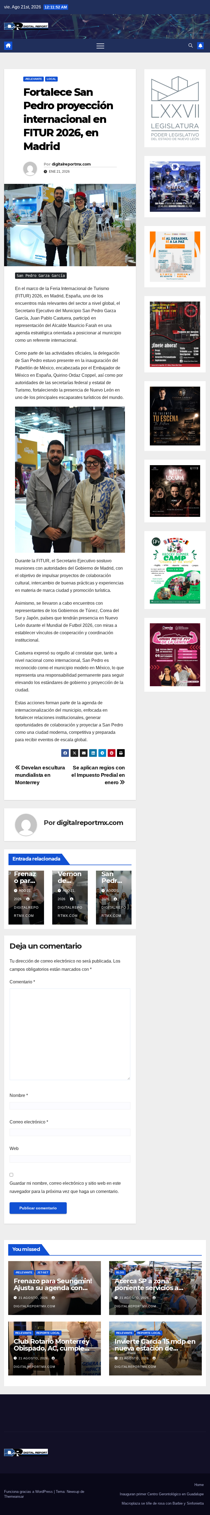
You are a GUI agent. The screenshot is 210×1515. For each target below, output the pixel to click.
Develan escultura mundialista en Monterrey (40, 775)
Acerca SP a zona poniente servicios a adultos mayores (146, 1288)
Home (199, 1485)
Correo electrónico (29, 1122)
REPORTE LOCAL (48, 1332)
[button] (190, 45)
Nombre (19, 1095)
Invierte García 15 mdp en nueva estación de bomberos (155, 1348)
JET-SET (42, 1272)
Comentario (22, 982)
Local (51, 78)
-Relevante (33, 78)
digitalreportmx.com (71, 164)
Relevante (23, 1332)
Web (14, 1148)
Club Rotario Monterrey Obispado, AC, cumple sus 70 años (51, 1348)
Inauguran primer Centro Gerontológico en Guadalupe (162, 1494)
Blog (120, 1272)
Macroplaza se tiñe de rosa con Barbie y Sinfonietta (163, 1503)
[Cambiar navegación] (100, 45)
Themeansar (14, 1496)
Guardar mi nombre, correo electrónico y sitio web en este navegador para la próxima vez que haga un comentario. (65, 1187)
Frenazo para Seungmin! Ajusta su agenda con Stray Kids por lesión (53, 1288)
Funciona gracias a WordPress (29, 1492)
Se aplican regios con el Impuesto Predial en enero (98, 775)
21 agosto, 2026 (34, 1297)
